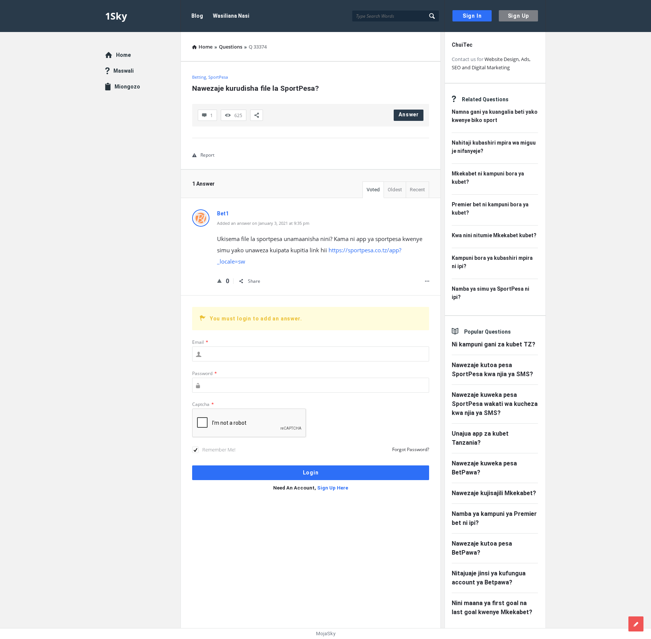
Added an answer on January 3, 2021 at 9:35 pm (263, 223)
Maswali (123, 71)
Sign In (472, 16)
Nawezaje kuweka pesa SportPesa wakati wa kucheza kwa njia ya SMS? (495, 403)
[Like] (219, 280)
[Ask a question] (635, 623)
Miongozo (127, 87)
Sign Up (518, 16)
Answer (409, 114)
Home (123, 55)
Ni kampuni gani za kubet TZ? (493, 344)
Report (207, 155)
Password (204, 373)
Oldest (395, 189)
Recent (417, 189)
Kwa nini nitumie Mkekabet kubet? (494, 235)
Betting (199, 77)
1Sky (116, 15)
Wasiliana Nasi (231, 16)
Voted (373, 189)
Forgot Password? (410, 449)
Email (200, 342)
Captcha (203, 404)
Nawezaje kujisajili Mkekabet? (494, 493)
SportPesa (218, 77)
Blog (197, 16)
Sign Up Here (332, 488)
